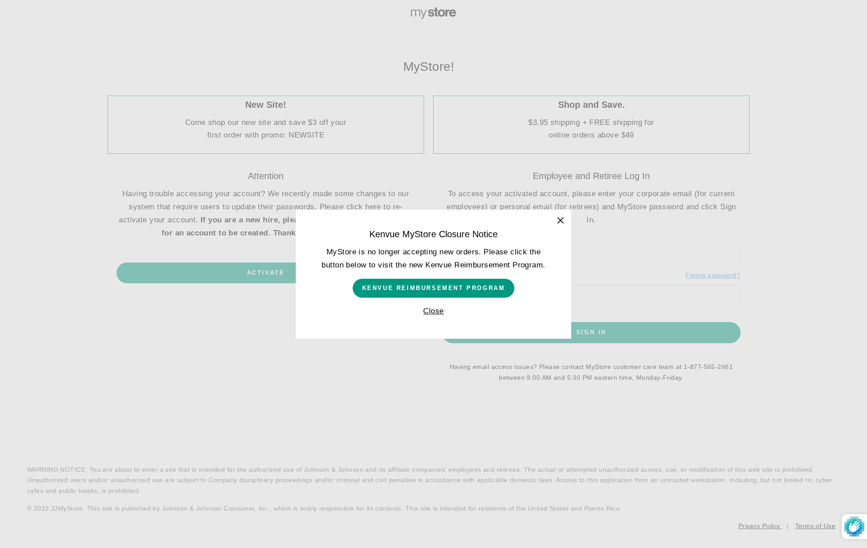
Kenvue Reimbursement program (433, 287)
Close (433, 310)
